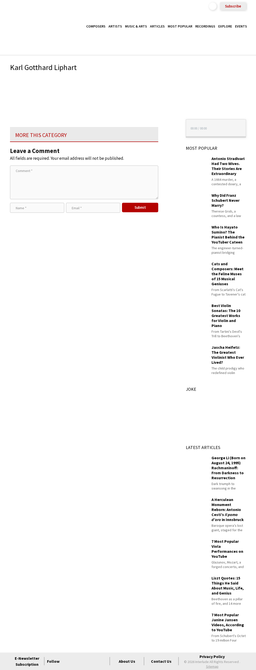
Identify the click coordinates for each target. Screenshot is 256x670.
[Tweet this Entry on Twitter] (167, 106)
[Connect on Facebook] (67, 661)
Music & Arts (136, 26)
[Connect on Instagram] (85, 661)
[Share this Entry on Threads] (167, 122)
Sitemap (212, 666)
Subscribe (233, 6)
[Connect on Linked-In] (94, 661)
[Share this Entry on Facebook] (167, 98)
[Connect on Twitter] (76, 661)
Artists (115, 26)
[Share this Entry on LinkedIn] (167, 114)
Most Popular (180, 26)
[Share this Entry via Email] (167, 82)
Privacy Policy (212, 656)
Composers (96, 26)
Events (241, 26)
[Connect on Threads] (103, 661)
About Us (127, 661)
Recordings (205, 26)
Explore (225, 26)
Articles (157, 26)
